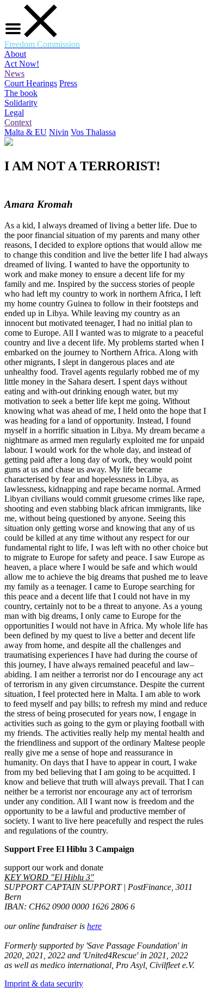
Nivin (58, 132)
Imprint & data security (43, 983)
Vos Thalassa (93, 132)
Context (18, 122)
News (14, 73)
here (94, 926)
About (15, 54)
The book (21, 93)
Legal (14, 112)
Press (68, 83)
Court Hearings (30, 83)
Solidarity (21, 102)
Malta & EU (25, 132)
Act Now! (21, 63)
